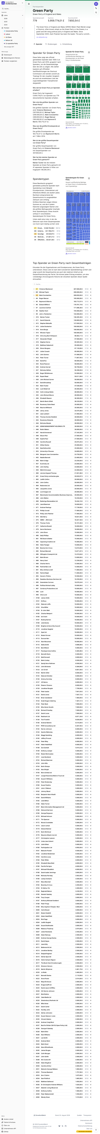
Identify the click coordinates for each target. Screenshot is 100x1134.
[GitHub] (65, 1126)
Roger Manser (50, 117)
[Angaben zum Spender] (90, 289)
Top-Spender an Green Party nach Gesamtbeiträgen (62, 263)
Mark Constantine (51, 115)
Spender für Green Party (46, 53)
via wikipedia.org (41, 37)
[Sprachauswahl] (96, 8)
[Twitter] (62, 1126)
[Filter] (96, 1130)
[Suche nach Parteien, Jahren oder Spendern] (96, 12)
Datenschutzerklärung (85, 1126)
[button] (60, 289)
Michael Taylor (50, 112)
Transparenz (87, 1115)
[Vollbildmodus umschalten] (89, 52)
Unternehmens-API (86, 1120)
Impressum (88, 1123)
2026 (5, 18)
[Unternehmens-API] (96, 4)
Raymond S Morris (52, 134)
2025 (5, 21)
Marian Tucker (38, 163)
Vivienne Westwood (44, 110)
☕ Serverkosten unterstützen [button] (84, 1131)
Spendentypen (41, 179)
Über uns (89, 1128)
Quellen (79, 1115)
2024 (5, 25)
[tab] (38, 44)
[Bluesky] (59, 1126)
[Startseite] (3, 2)
